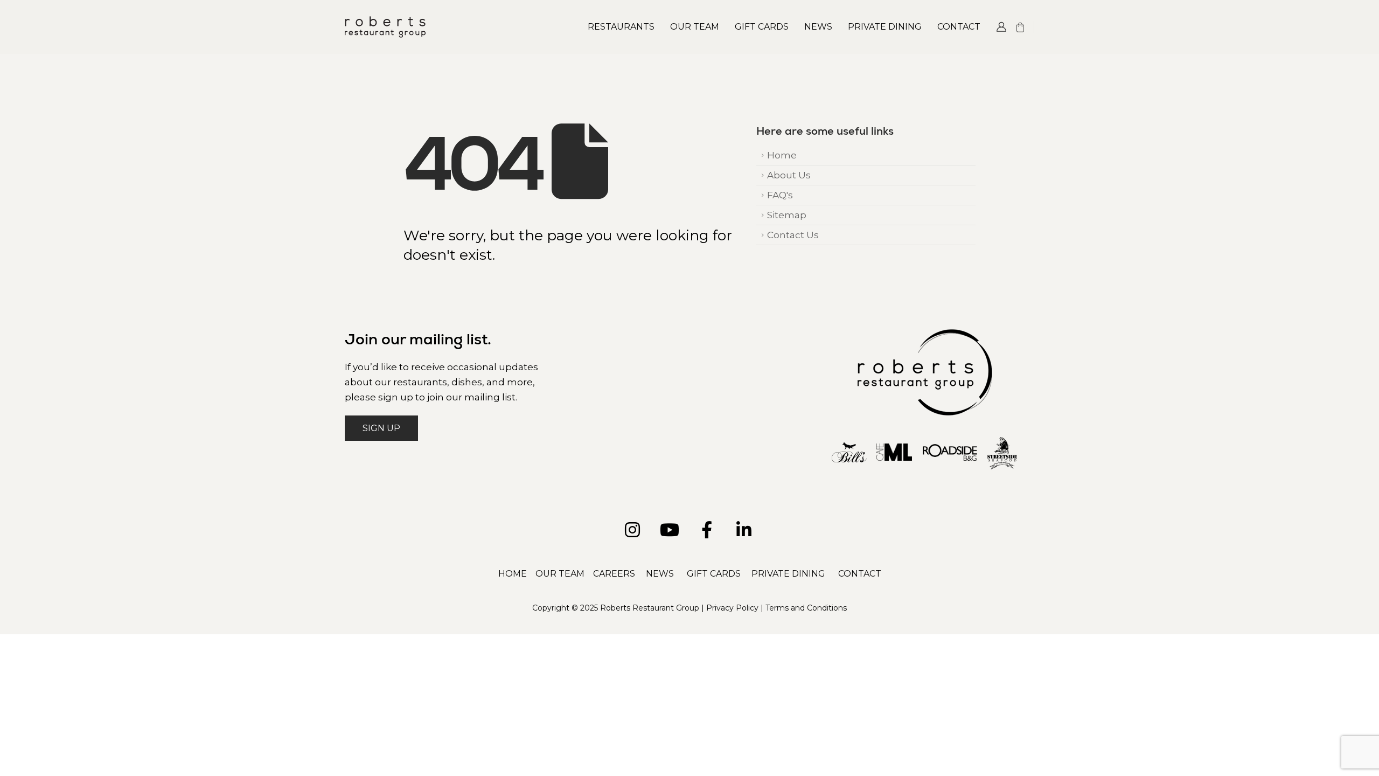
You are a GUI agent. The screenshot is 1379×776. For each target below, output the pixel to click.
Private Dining (885, 27)
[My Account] (1001, 27)
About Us (789, 175)
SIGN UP (381, 428)
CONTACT (859, 574)
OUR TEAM (559, 574)
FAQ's (780, 194)
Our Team (694, 27)
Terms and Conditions (806, 608)
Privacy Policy (732, 608)
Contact (958, 27)
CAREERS (614, 574)
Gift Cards (762, 27)
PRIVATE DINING (788, 574)
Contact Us (793, 234)
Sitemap (786, 214)
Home (782, 155)
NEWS (660, 574)
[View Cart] (1020, 27)
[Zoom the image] (925, 337)
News (818, 27)
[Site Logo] (385, 26)
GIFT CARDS (714, 574)
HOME (512, 574)
